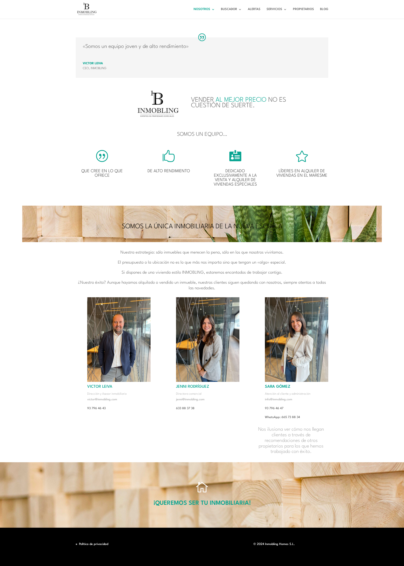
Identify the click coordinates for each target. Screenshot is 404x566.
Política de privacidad (93, 544)
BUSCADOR (229, 9)
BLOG (324, 9)
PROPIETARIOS (303, 9)
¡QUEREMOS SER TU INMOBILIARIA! (202, 503)
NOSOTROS (202, 9)
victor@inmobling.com (102, 399)
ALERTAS (254, 9)
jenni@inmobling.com (190, 399)
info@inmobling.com (278, 399)
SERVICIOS (274, 9)
